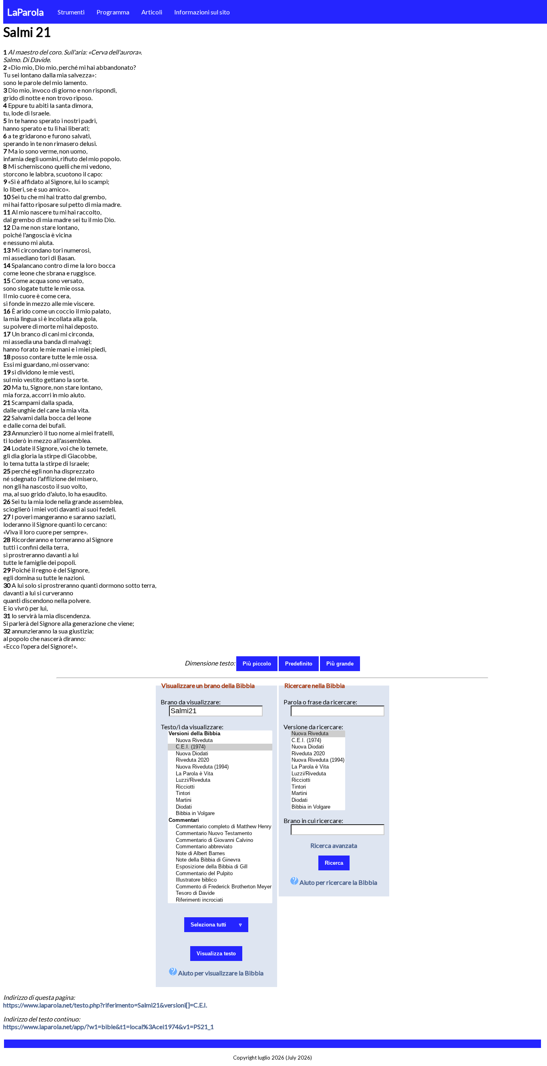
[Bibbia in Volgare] (220, 813)
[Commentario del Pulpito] (220, 873)
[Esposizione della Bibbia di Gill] (220, 867)
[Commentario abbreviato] (220, 846)
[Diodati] (220, 807)
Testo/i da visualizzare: (192, 726)
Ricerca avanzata (333, 845)
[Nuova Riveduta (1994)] (220, 767)
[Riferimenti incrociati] (220, 900)
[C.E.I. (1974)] (220, 747)
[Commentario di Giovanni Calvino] (220, 840)
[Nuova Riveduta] (220, 740)
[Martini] (220, 800)
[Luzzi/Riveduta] (220, 780)
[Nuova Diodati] (220, 753)
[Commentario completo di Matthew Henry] (220, 826)
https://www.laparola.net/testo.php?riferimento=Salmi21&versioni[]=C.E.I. (105, 1005)
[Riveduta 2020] (220, 760)
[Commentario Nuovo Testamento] (220, 833)
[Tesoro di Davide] (220, 893)
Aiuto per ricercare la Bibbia (337, 882)
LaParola (25, 12)
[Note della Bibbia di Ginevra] (220, 860)
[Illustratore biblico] (220, 880)
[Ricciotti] (220, 787)
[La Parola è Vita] (220, 774)
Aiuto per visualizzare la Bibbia (220, 973)
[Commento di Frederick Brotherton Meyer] (220, 887)
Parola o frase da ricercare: (320, 702)
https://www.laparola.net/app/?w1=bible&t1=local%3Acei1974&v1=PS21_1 (108, 1026)
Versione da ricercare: (313, 726)
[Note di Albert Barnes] (220, 853)
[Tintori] (220, 793)
